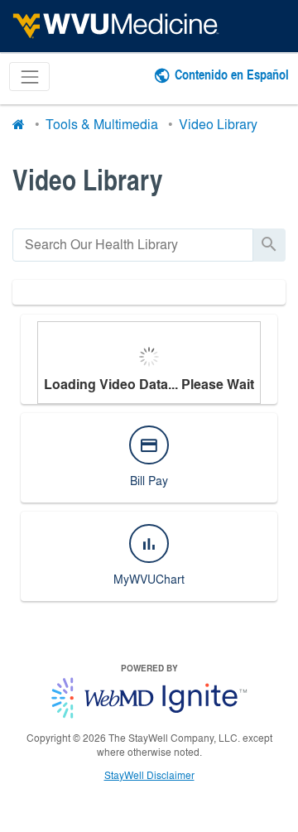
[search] (133, 244)
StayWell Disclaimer (149, 774)
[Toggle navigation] (29, 76)
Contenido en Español (232, 74)
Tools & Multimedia (102, 123)
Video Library (218, 123)
